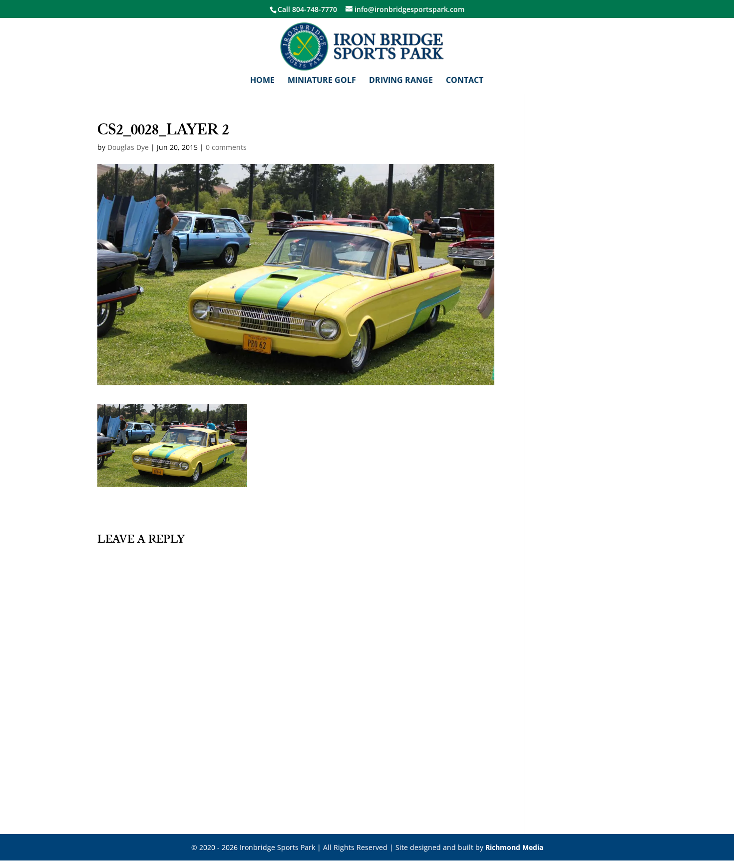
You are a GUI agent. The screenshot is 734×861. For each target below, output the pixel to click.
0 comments (226, 147)
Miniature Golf (322, 80)
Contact (464, 80)
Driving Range (401, 80)
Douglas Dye (128, 147)
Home (262, 80)
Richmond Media (514, 847)
